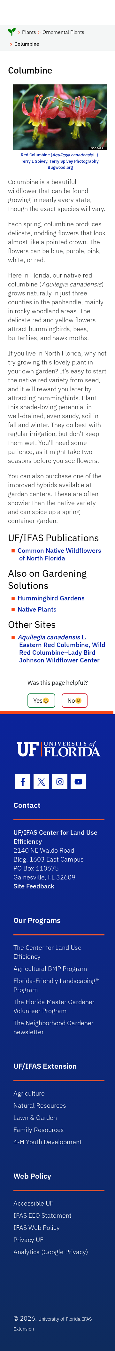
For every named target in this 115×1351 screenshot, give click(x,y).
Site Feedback (33, 886)
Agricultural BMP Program (50, 968)
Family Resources (38, 1129)
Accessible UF (33, 1203)
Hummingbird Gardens (51, 598)
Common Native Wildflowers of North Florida (59, 554)
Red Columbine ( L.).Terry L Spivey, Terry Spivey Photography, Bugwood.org (60, 161)
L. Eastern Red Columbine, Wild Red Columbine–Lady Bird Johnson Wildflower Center (61, 648)
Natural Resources (39, 1105)
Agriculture (29, 1093)
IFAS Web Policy (36, 1227)
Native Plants (37, 609)
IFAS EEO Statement (42, 1215)
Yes (37, 700)
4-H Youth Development (47, 1141)
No (71, 700)
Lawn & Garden (35, 1117)
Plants (29, 32)
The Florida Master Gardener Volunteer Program (54, 1006)
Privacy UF (28, 1239)
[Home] (12, 33)
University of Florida (59, 1319)
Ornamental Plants (63, 32)
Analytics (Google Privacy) (50, 1251)
